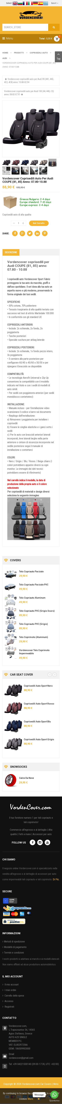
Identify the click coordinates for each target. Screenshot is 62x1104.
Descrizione (11, 252)
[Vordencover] (31, 15)
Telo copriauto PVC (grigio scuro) (37, 611)
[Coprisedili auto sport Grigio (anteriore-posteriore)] (13, 744)
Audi (4, 58)
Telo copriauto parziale (31, 571)
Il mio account (11, 984)
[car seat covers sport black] (31, 128)
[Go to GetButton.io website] (54, 1101)
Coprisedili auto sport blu (37, 721)
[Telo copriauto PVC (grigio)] (10, 626)
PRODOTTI (19, 53)
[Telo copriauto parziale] (10, 574)
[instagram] (40, 842)
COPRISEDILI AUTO (39, 53)
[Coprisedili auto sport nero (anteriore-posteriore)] (13, 690)
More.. (31, 1098)
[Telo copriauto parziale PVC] (10, 587)
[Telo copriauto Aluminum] (10, 600)
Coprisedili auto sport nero (38, 686)
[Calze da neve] (10, 780)
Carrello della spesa (14, 995)
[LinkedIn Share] (37, 233)
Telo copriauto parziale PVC (33, 584)
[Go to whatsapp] (54, 1095)
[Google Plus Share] (22, 233)
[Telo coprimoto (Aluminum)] (10, 639)
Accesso (8, 1001)
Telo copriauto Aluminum (32, 598)
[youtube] (47, 842)
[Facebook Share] (15, 233)
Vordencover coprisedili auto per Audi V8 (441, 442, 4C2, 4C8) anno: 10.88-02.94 (29, 80)
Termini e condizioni (14, 952)
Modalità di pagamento (15, 947)
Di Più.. (56, 879)
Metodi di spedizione (14, 941)
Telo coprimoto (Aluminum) (33, 637)
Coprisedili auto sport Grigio (39, 739)
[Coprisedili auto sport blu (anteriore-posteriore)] (13, 726)
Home (5, 53)
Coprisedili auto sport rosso (39, 703)
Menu (9, 38)
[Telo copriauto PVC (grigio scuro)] (10, 613)
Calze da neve (26, 778)
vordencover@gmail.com (21, 1057)
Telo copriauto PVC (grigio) (33, 624)
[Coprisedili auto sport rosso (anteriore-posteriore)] (13, 708)
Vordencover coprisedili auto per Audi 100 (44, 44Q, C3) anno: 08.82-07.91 (29, 93)
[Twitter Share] (30, 233)
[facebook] (32, 842)
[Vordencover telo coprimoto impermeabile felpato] (10, 652)
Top (58, 58)
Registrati (9, 1006)
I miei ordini (10, 990)
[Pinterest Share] (45, 233)
